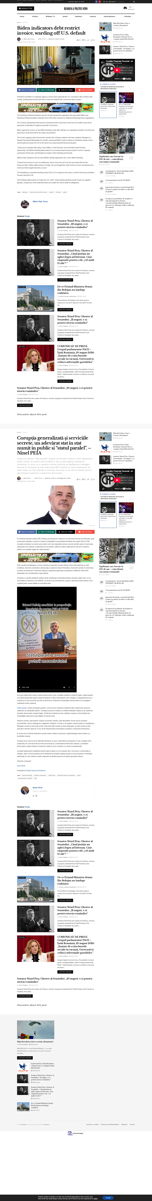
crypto (51, 192)
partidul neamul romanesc (66, 775)
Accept (108, 1198)
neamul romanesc (40, 775)
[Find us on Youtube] (99, 1)
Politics (35, 16)
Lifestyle (20, 3)
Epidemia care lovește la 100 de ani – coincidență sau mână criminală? (111, 159)
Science (93, 16)
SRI (35, 778)
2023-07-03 (42, 39)
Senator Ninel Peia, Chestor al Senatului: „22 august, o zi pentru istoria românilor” (75, 224)
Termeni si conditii (92, 1124)
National (25, 22)
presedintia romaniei (25, 778)
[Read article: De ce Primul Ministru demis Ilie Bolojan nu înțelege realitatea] (35, 298)
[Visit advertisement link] (56, 107)
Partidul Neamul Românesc (35, 770)
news (65, 192)
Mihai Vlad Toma (29, 39)
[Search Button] (133, 1)
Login (106, 1)
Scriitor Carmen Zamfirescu (67, 296)
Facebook (124, 1124)
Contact (132, 1124)
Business (78, 16)
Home (22, 16)
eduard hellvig (27, 775)
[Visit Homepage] (76, 8)
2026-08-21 (74, 266)
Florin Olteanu (63, 230)
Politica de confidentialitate (110, 1124)
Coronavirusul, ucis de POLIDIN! (117, 180)
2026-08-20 (74, 365)
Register (113, 1)
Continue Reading (66, 243)
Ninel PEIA (27, 478)
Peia (79, 775)
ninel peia (51, 775)
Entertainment (109, 16)
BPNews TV (50, 16)
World (65, 16)
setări (95, 1199)
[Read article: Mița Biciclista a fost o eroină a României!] (105, 26)
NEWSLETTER (26, 8)
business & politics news (38, 192)
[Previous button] (130, 88)
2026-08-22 (74, 230)
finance (58, 192)
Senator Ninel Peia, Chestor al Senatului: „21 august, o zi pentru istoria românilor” (75, 319)
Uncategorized (61, 478)
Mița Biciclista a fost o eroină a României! (35, 1042)
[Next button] (133, 88)
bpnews (25, 192)
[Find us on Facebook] (96, 1)
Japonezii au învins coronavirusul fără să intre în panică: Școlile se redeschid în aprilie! (119, 189)
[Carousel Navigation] (132, 88)
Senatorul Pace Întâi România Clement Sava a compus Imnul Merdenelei (123, 37)
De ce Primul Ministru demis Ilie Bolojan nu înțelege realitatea (74, 289)
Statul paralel (22, 708)
